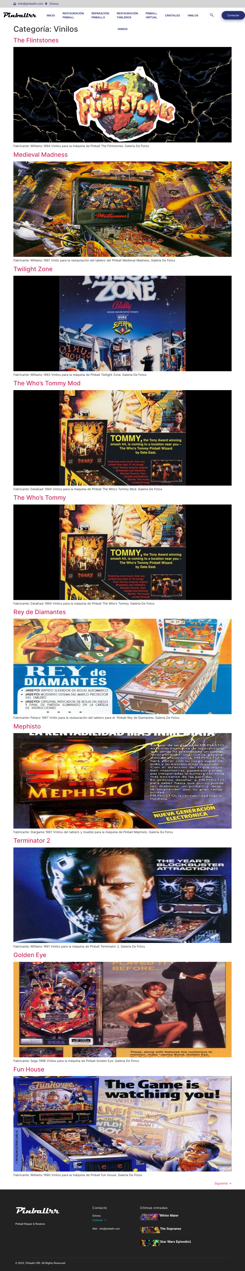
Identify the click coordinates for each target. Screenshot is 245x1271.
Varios (122, 29)
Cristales (172, 15)
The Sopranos (170, 1229)
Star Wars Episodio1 (175, 1242)
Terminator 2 (31, 840)
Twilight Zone (33, 269)
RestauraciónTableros (127, 15)
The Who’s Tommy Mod (47, 383)
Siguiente (223, 1183)
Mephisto (27, 726)
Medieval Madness (40, 154)
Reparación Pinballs (100, 15)
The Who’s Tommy (39, 497)
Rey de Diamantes (39, 612)
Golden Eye (29, 955)
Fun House (28, 1069)
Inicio (51, 15)
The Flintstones (36, 40)
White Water (169, 1215)
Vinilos (193, 15)
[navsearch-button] (211, 15)
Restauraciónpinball (73, 15)
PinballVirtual (151, 15)
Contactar (233, 15)
